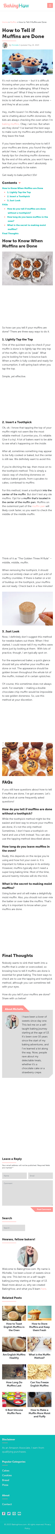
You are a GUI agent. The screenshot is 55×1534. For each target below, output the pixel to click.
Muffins (13, 22)
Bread (5, 1480)
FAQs (5, 204)
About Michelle (14, 1009)
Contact (7, 1504)
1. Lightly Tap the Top (19, 192)
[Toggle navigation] (50, 5)
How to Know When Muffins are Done (22, 188)
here (43, 1288)
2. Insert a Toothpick (18, 196)
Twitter (8, 1513)
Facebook (3, 1513)
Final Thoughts (10, 233)
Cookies (7, 1475)
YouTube (19, 1513)
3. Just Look (13, 200)
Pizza (5, 1485)
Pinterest (14, 1513)
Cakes (5, 1470)
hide (19, 182)
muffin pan (38, 506)
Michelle (15, 45)
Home (5, 22)
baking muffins (10, 124)
